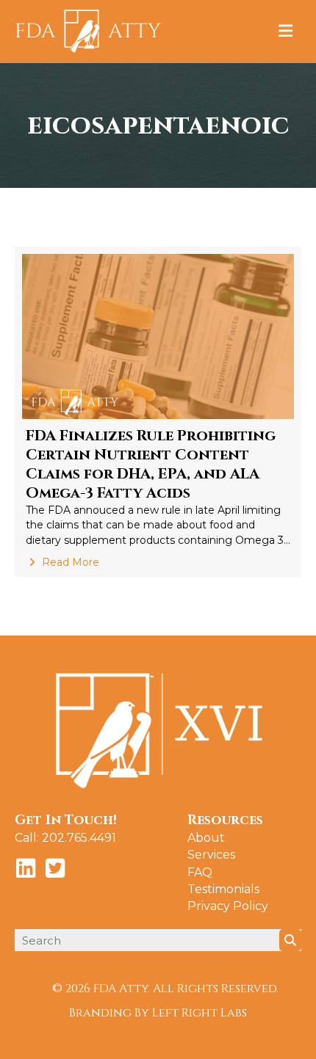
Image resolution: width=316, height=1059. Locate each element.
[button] (25, 868)
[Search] (290, 940)
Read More (69, 562)
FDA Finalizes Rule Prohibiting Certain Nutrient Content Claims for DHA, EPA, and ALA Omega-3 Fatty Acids (151, 464)
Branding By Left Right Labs (158, 1013)
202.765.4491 (79, 838)
